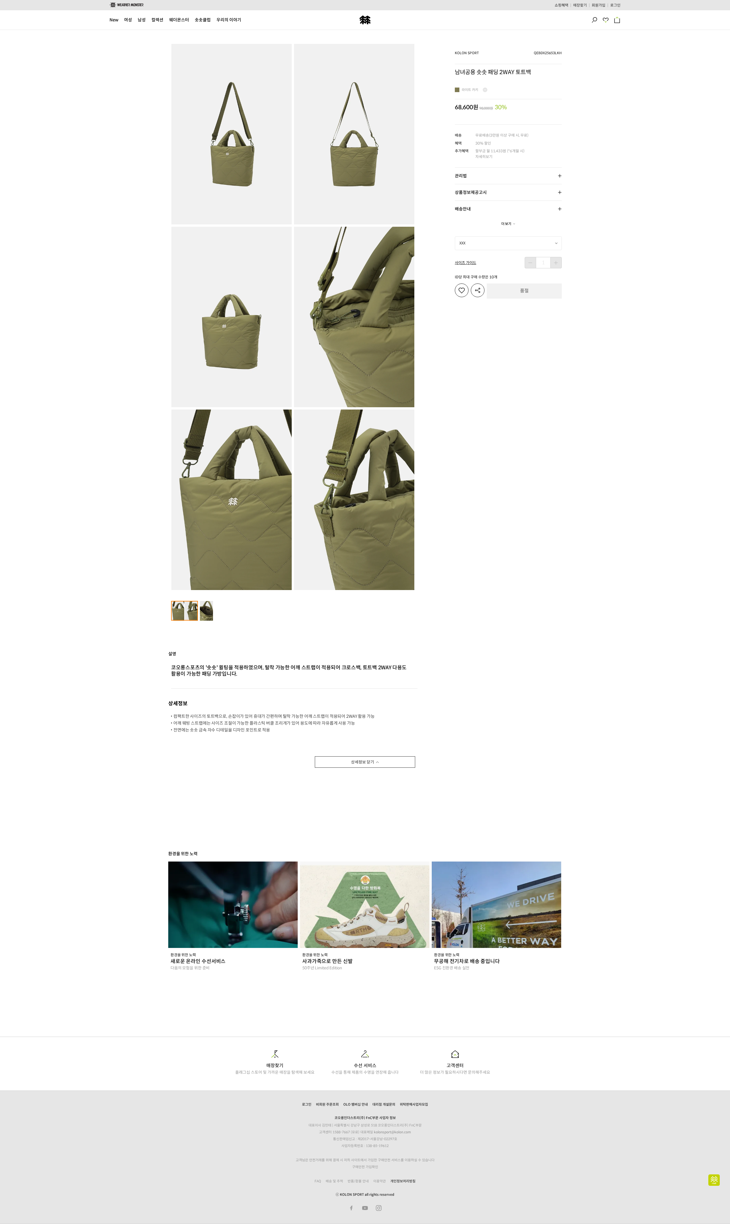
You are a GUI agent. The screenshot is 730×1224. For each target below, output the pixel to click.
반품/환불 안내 (358, 1181)
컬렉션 (157, 20)
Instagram (378, 1208)
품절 (524, 291)
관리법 (461, 176)
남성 (142, 20)
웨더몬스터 (179, 20)
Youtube (365, 1208)
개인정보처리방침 (402, 1181)
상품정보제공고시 (471, 192)
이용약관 (379, 1181)
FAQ (318, 1181)
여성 (128, 20)
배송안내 (463, 209)
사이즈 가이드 (465, 262)
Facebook (351, 1208)
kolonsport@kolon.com (392, 1132)
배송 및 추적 (334, 1181)
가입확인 (372, 1167)
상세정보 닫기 (362, 762)
